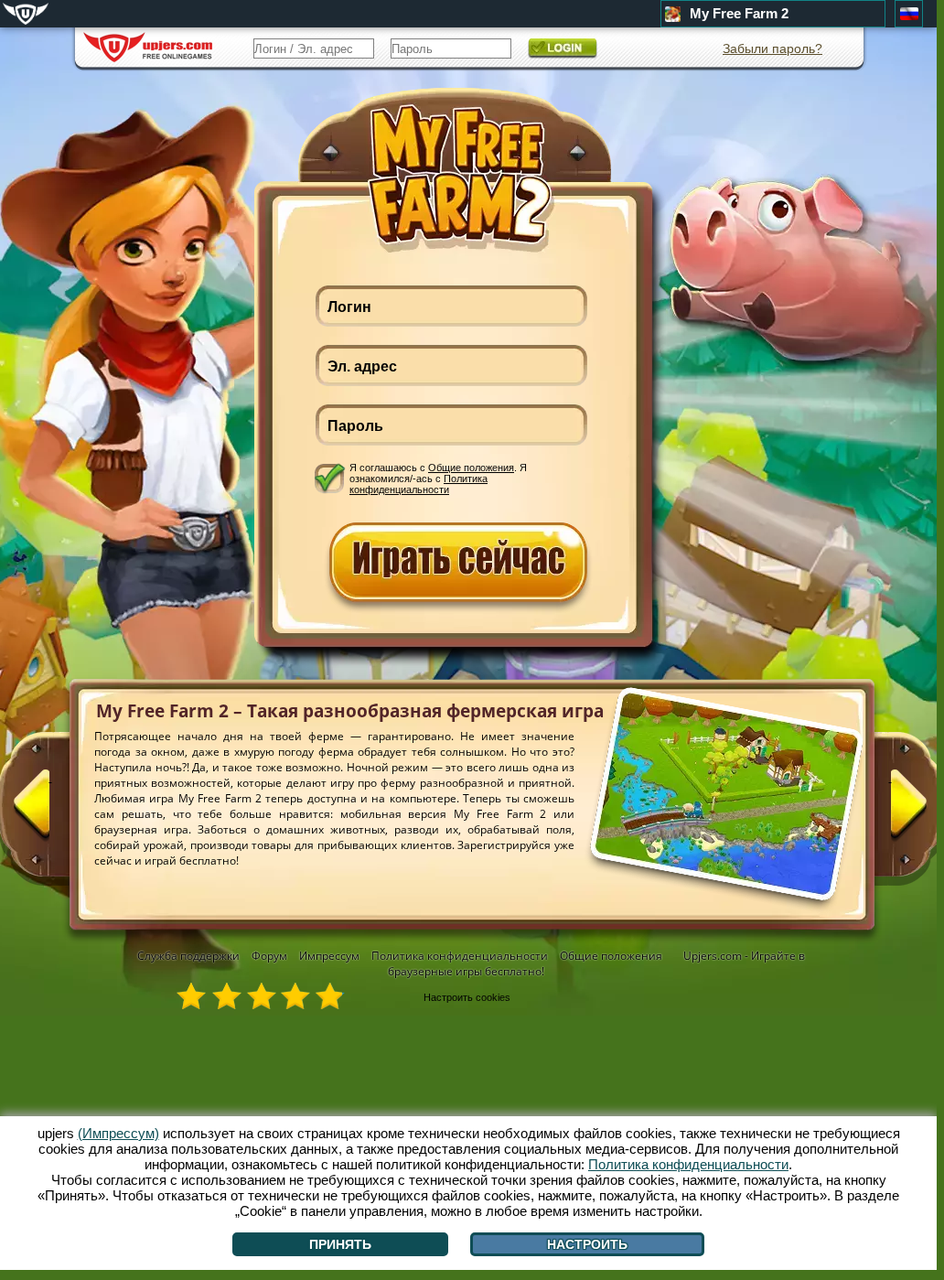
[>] (890, 811)
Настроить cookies (467, 997)
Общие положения (471, 467)
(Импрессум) (118, 1133)
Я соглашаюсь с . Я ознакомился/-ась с (438, 478)
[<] (50, 811)
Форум (269, 955)
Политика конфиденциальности (418, 484)
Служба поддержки (188, 955)
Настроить (587, 1244)
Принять (340, 1244)
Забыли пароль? (772, 48)
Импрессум (329, 955)
